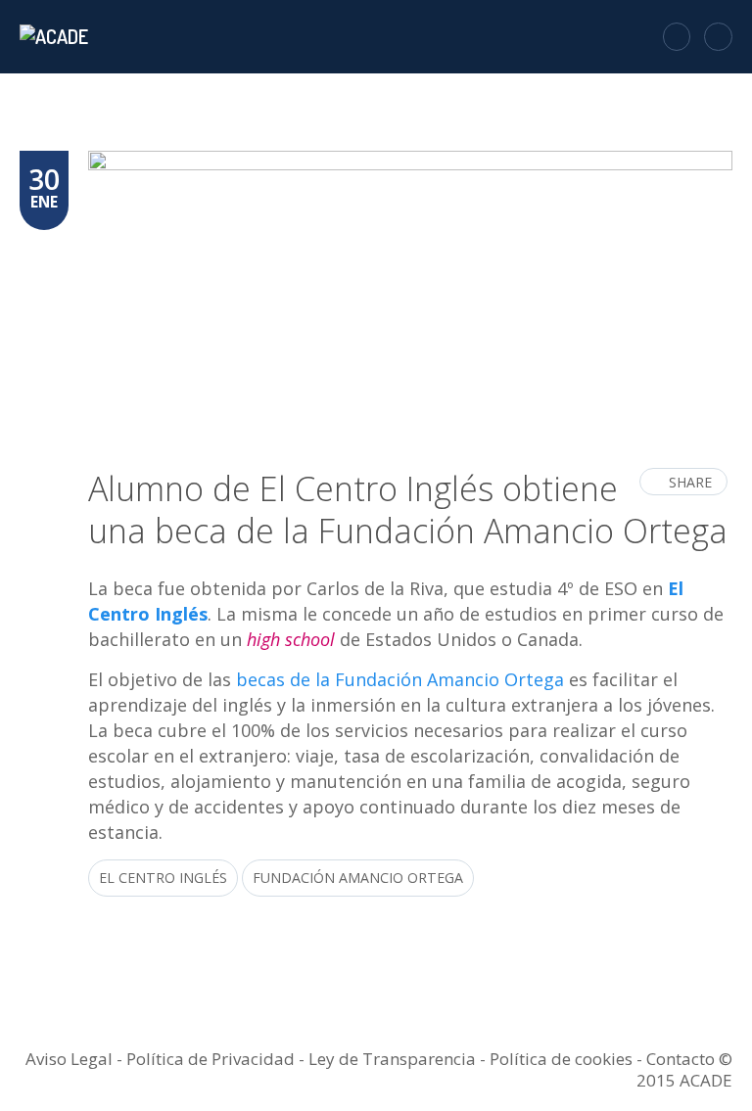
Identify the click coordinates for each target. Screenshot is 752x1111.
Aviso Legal (69, 1058)
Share (690, 482)
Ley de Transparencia (394, 1058)
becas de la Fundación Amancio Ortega (400, 679)
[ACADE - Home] (56, 36)
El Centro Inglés (163, 877)
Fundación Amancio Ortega (358, 877)
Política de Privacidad (210, 1058)
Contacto (680, 1058)
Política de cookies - (568, 1058)
